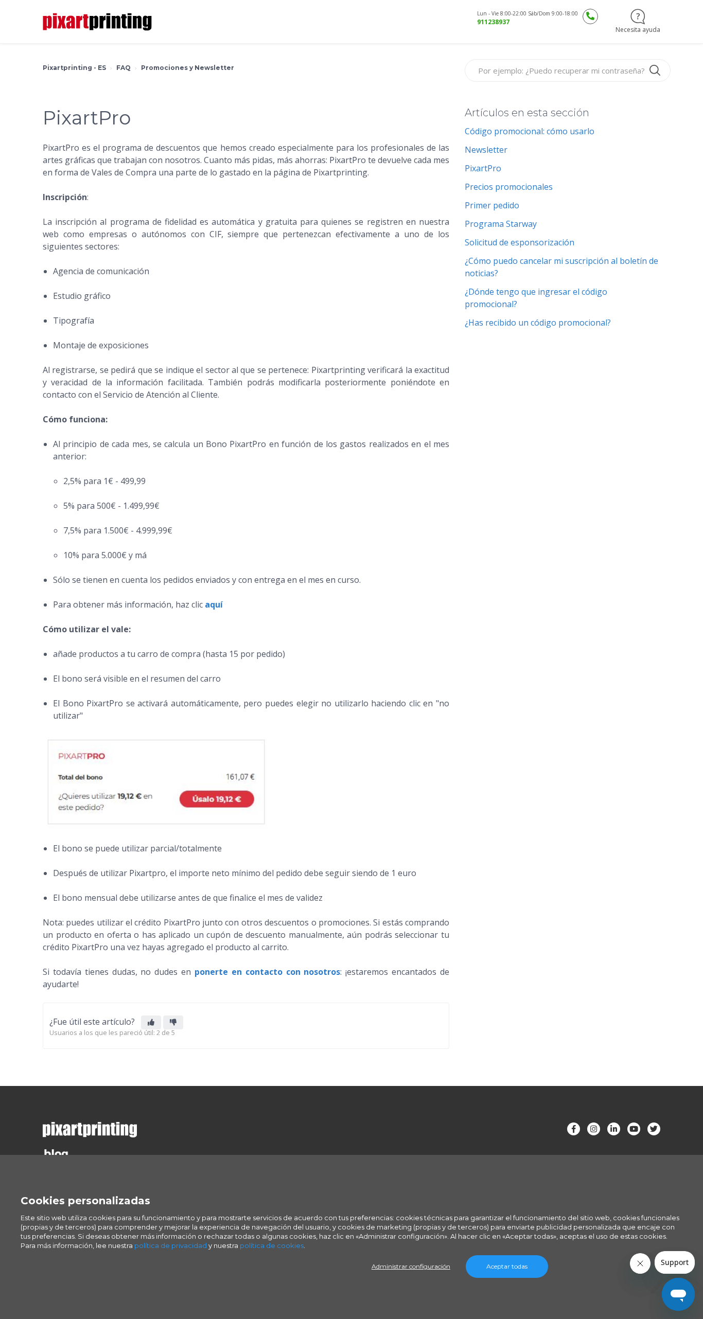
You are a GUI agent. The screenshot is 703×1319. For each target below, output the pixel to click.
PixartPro (483, 168)
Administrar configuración (411, 1266)
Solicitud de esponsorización (519, 242)
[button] (151, 1022)
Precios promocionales (509, 186)
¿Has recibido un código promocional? (538, 322)
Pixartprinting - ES (74, 68)
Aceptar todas (507, 1266)
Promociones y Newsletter (187, 68)
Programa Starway (501, 223)
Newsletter (486, 149)
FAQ (123, 68)
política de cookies (272, 1245)
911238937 (493, 21)
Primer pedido (492, 205)
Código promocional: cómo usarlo (529, 131)
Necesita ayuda (638, 29)
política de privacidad (170, 1245)
